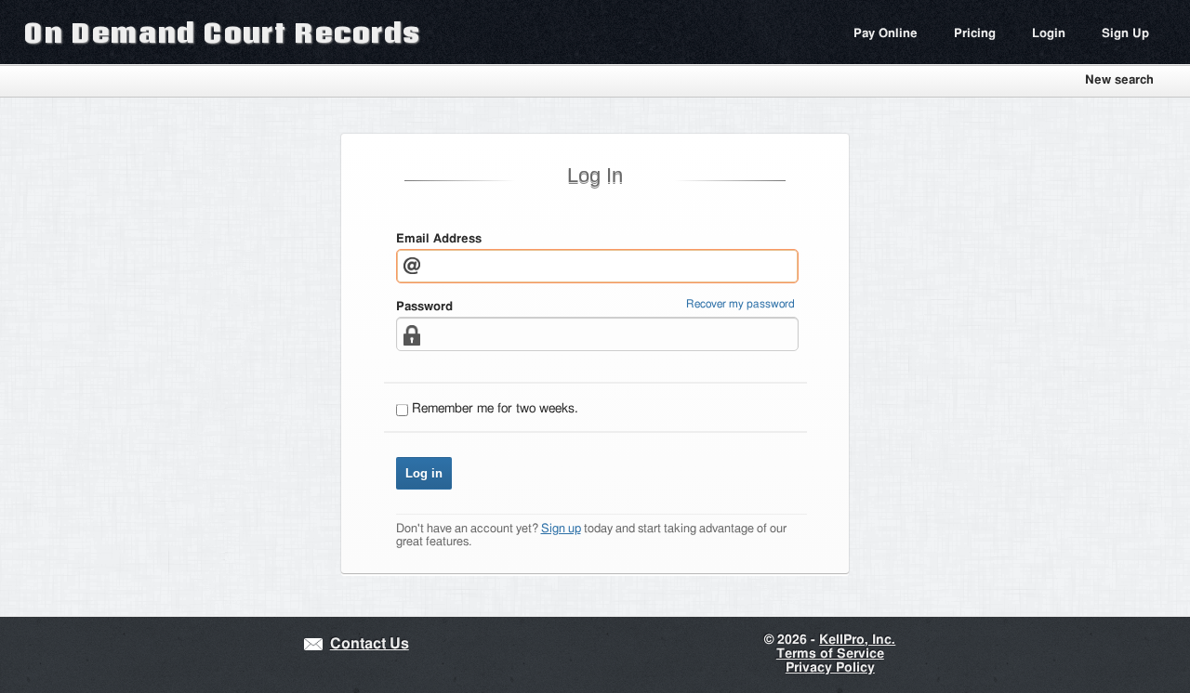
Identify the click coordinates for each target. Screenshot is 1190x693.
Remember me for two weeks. (495, 408)
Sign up (561, 529)
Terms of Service (830, 653)
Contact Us (369, 644)
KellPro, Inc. (857, 640)
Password (424, 307)
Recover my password (740, 304)
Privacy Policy (830, 667)
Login (1048, 34)
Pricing (975, 34)
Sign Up (1125, 34)
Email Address (439, 239)
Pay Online (885, 34)
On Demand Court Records (222, 32)
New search (1119, 80)
